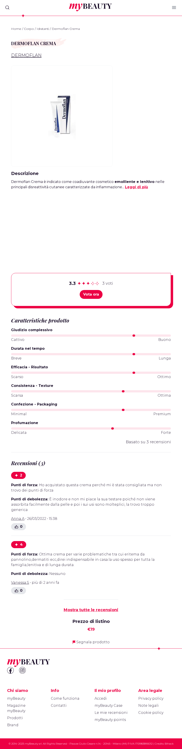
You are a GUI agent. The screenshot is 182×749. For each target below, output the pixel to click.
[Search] (7, 8)
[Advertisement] (91, 224)
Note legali (148, 705)
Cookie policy (150, 713)
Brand (12, 725)
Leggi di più (136, 187)
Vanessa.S (20, 582)
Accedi (101, 698)
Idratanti (43, 29)
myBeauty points (110, 720)
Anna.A (17, 519)
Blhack (169, 743)
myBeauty (16, 698)
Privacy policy (150, 698)
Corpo (29, 29)
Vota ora (91, 294)
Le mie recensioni (111, 713)
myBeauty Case (109, 705)
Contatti (59, 705)
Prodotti (15, 718)
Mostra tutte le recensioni (91, 609)
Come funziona (65, 698)
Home (16, 29)
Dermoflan (26, 55)
